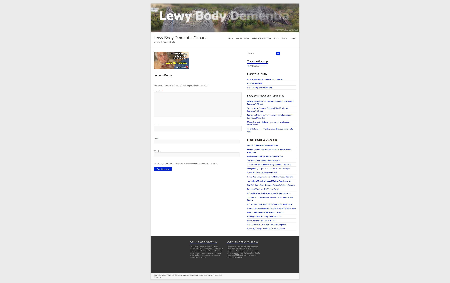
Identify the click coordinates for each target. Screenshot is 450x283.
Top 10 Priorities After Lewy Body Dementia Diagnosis (269, 164)
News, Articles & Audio (261, 38)
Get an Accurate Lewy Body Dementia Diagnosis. (266, 224)
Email (156, 138)
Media (284, 38)
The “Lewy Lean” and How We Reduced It (263, 160)
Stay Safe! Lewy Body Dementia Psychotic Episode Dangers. (271, 185)
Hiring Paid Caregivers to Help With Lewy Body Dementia (270, 177)
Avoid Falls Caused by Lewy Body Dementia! (265, 156)
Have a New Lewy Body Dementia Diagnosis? (265, 79)
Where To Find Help (255, 83)
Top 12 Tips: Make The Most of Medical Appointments (269, 181)
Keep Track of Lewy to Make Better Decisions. (265, 212)
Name (156, 124)
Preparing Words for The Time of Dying (263, 189)
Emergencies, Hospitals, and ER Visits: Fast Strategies (268, 168)
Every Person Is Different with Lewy (261, 220)
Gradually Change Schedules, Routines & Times (266, 229)
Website (157, 151)
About (276, 38)
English (255, 66)
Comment (158, 90)
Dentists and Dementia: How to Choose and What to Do (269, 204)
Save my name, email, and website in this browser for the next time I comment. (188, 163)
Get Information (242, 38)
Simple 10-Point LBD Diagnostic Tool (262, 173)
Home (230, 38)
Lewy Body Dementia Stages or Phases (262, 145)
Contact (293, 38)
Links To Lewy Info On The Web (259, 87)
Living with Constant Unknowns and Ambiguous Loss (268, 193)
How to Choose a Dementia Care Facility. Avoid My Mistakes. (271, 208)
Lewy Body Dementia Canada (180, 37)
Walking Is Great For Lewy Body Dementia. (264, 216)
